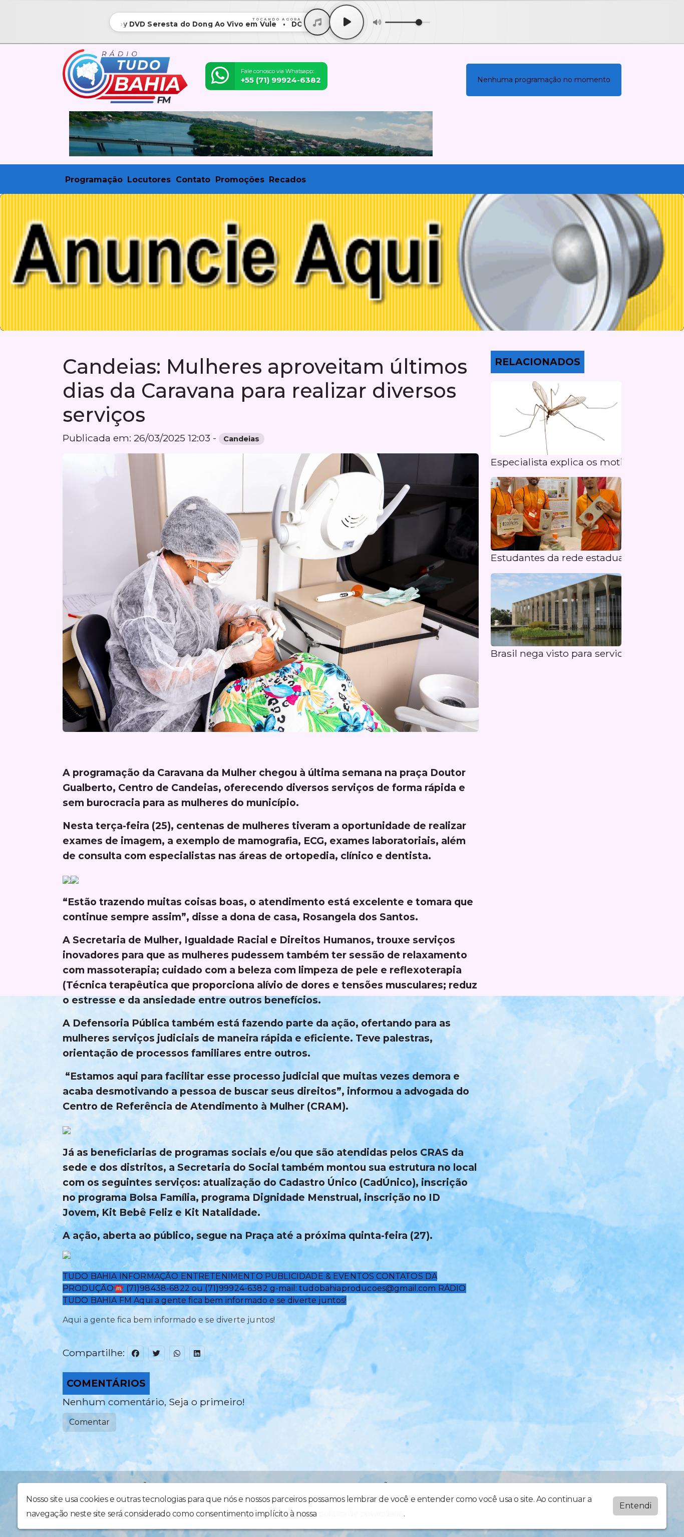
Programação (94, 179)
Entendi (635, 1505)
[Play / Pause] (346, 22)
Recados (287, 179)
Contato (193, 179)
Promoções (239, 179)
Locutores (149, 179)
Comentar (89, 1422)
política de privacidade (361, 1513)
